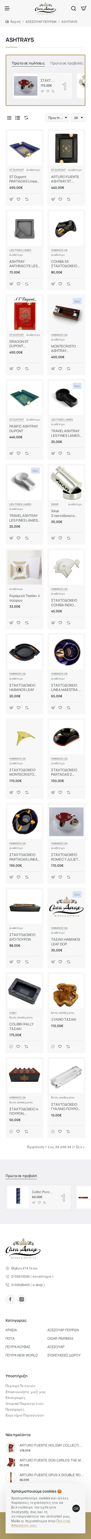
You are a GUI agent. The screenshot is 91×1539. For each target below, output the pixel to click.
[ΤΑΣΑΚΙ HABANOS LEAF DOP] (66, 906)
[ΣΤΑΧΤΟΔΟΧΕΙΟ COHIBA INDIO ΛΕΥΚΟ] (66, 567)
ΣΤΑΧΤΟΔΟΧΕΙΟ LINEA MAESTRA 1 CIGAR (65, 687)
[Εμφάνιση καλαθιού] (83, 8)
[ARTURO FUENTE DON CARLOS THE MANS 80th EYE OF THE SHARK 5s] (11, 1462)
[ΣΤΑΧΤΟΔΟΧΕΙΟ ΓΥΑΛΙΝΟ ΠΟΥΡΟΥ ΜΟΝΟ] (66, 1076)
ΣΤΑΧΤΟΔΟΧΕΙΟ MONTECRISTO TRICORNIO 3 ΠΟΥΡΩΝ (22, 772)
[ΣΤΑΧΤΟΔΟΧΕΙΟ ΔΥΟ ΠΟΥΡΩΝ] (24, 906)
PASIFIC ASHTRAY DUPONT (23, 428)
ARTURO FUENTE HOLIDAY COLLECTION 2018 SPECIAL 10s (52, 1445)
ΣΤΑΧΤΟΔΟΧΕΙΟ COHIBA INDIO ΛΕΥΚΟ (64, 602)
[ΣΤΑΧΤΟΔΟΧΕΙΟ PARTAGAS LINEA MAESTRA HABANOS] (24, 822)
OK (76, 1508)
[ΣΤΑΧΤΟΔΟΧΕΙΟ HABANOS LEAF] (24, 652)
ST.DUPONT (16, 169)
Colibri (12, 1012)
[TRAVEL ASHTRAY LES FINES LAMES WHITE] (24, 483)
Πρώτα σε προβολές (66, 63)
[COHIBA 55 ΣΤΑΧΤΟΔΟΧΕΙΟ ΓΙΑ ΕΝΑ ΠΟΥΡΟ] (66, 228)
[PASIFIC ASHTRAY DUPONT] (24, 398)
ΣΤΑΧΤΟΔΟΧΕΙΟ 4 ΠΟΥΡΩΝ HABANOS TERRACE (23, 1111)
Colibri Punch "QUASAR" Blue (43, 1192)
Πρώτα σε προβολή (21, 1176)
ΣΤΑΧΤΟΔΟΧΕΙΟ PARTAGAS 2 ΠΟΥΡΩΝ (64, 772)
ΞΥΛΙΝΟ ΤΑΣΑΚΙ (63, 1019)
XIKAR (55, 504)
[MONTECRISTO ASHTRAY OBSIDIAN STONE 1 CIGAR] (66, 313)
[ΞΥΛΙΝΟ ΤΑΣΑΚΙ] (66, 991)
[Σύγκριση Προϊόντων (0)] (25, 117)
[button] (42, 91)
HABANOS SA (59, 250)
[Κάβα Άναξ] (7, 8)
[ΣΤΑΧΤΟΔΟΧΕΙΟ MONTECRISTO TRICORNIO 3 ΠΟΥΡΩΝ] (24, 737)
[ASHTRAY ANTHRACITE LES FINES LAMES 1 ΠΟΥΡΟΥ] (24, 228)
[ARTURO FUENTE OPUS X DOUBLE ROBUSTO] (11, 1477)
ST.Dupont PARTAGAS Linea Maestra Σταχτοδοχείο (23, 179)
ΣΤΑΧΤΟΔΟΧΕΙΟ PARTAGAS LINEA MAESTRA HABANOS (23, 857)
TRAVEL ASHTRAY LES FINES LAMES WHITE (23, 518)
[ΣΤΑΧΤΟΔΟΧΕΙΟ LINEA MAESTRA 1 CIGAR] (66, 652)
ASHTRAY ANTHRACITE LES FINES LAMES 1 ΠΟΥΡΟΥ (23, 264)
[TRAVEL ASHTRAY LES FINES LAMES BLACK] (66, 398)
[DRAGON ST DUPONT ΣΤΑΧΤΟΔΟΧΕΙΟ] (24, 313)
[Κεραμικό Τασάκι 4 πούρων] (24, 567)
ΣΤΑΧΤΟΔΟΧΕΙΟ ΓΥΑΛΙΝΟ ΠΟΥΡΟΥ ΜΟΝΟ (65, 1106)
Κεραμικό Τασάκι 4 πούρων (24, 598)
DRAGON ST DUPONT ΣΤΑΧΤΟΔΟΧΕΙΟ (22, 344)
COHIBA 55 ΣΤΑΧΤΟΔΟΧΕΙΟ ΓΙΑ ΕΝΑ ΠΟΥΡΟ (64, 264)
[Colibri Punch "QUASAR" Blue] (18, 1197)
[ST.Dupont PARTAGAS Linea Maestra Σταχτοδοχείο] (24, 148)
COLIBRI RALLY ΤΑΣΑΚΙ (21, 1026)
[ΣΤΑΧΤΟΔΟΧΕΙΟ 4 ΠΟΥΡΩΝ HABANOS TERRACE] (24, 1076)
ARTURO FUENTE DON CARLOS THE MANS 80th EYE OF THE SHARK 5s (52, 1460)
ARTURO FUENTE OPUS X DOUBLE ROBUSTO (52, 1475)
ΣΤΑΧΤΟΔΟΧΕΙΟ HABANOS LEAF (22, 687)
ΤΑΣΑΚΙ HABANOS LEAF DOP (65, 942)
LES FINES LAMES (20, 250)
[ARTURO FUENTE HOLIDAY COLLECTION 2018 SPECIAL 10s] (11, 1447)
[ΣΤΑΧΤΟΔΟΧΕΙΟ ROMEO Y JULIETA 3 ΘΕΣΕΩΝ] (25, 86)
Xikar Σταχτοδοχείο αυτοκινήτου (63, 513)
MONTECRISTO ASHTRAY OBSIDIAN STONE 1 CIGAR (66, 348)
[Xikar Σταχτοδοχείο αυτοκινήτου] (66, 483)
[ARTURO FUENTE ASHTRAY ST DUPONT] (66, 148)
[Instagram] (21, 1299)
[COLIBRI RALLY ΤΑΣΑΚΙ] (24, 991)
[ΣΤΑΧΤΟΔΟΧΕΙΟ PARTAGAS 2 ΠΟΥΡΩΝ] (66, 737)
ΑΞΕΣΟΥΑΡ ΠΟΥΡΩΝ (41, 21)
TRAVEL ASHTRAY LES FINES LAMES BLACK (65, 433)
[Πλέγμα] (9, 117)
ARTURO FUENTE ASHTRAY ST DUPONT (65, 179)
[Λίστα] (17, 117)
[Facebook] (10, 1299)
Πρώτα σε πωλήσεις (28, 63)
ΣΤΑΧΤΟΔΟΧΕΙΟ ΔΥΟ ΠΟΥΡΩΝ (22, 937)
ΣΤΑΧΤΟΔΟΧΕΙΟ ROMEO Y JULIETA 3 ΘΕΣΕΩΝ (48, 80)
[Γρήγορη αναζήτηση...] (73, 8)
